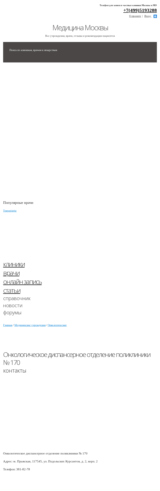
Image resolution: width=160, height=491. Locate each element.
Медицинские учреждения (30, 325)
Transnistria (9, 210)
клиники (14, 263)
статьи (11, 290)
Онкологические (57, 325)
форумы (12, 312)
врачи (11, 272)
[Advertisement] (34, 133)
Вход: (147, 16)
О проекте (135, 16)
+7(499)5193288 (140, 10)
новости (12, 305)
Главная (7, 325)
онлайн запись (22, 281)
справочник (17, 298)
